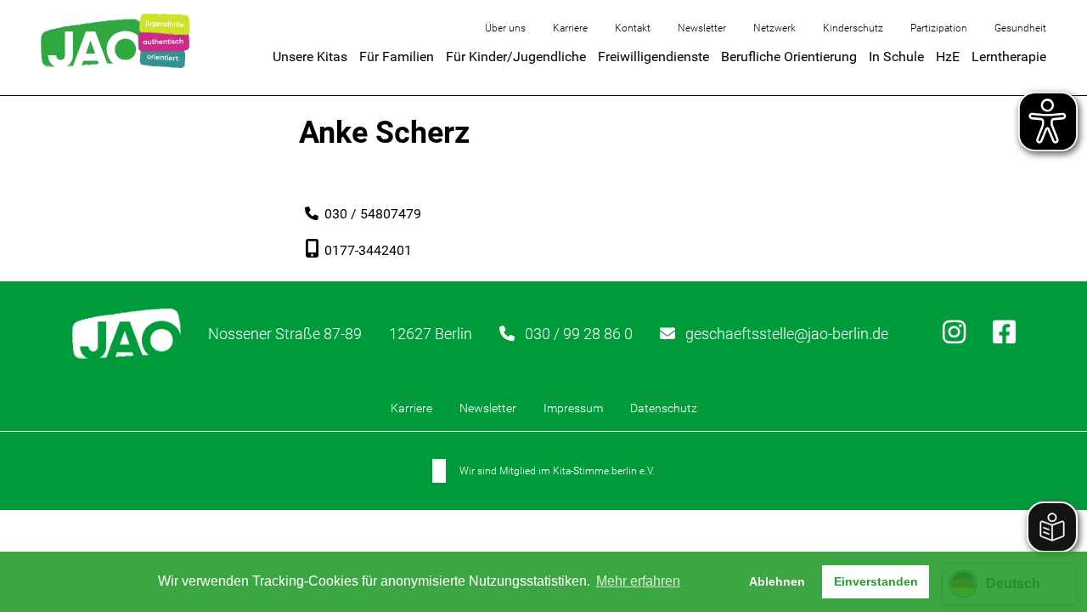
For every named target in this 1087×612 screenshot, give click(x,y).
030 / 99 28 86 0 (579, 334)
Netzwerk (774, 28)
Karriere (570, 28)
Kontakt (633, 28)
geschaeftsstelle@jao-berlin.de (786, 334)
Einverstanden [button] (876, 581)
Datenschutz (663, 408)
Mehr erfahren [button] (638, 581)
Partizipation (938, 28)
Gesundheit (1020, 28)
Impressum (573, 408)
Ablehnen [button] (777, 581)
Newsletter (702, 28)
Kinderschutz (853, 28)
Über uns (505, 28)
